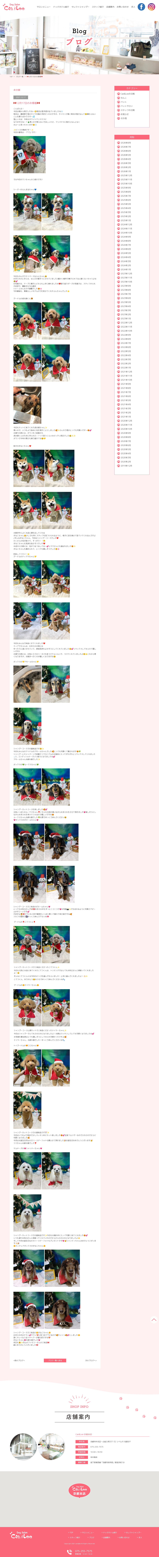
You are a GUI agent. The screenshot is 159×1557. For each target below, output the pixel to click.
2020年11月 (126, 424)
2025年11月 (126, 179)
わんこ (124, 98)
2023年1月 (126, 318)
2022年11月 (126, 326)
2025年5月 (126, 204)
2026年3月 (126, 163)
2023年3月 (126, 310)
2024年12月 (126, 224)
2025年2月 (126, 216)
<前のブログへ (19, 1360)
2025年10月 (126, 183)
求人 (133, 6)
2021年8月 (126, 388)
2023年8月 (126, 290)
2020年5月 (126, 449)
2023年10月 (126, 281)
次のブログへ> (91, 1360)
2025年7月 (126, 196)
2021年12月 (126, 371)
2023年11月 (126, 277)
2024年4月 (126, 257)
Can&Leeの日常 (128, 93)
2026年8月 (126, 142)
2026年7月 (126, 146)
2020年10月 (126, 429)
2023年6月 (126, 298)
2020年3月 (126, 457)
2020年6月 (126, 445)
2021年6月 (126, 396)
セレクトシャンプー (80, 6)
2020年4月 (126, 453)
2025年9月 (126, 187)
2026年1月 (126, 171)
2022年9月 (126, 335)
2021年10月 (126, 380)
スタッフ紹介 (98, 6)
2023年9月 (126, 285)
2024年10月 (126, 232)
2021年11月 (126, 375)
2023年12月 (126, 273)
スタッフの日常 (128, 110)
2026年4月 (126, 159)
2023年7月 (126, 294)
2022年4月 (126, 355)
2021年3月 (126, 408)
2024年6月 (126, 249)
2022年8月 (126, 339)
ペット (124, 102)
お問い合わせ (123, 6)
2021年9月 (126, 384)
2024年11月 (126, 228)
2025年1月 (126, 220)
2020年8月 (126, 437)
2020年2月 (126, 461)
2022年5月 (126, 351)
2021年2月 (126, 412)
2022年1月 (126, 367)
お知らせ (125, 114)
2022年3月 (126, 359)
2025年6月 (126, 200)
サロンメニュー (44, 6)
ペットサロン (127, 106)
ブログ (91, 1537)
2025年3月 (126, 212)
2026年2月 (126, 167)
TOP (11, 77)
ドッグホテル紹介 (61, 6)
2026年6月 (126, 151)
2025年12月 (126, 175)
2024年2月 (126, 265)
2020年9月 (126, 433)
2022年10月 (126, 330)
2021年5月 (126, 400)
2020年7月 (126, 441)
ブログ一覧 (19, 77)
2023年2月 (126, 314)
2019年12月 (126, 465)
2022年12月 (126, 322)
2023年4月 (126, 306)
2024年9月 (126, 236)
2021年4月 (126, 404)
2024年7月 (126, 245)
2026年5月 (126, 155)
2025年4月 (126, 208)
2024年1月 (126, 269)
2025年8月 (126, 191)
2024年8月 (126, 240)
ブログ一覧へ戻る (55, 1360)
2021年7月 (126, 392)
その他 (124, 118)
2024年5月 (126, 253)
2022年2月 (126, 363)
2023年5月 (126, 302)
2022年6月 (126, 347)
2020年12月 (126, 420)
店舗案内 (110, 6)
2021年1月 (126, 416)
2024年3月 (126, 261)
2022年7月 (126, 343)
